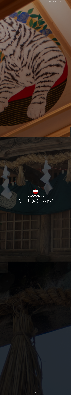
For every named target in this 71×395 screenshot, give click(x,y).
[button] (35, 393)
